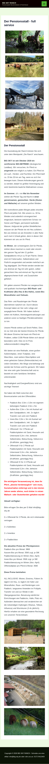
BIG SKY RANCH (9, 3)
